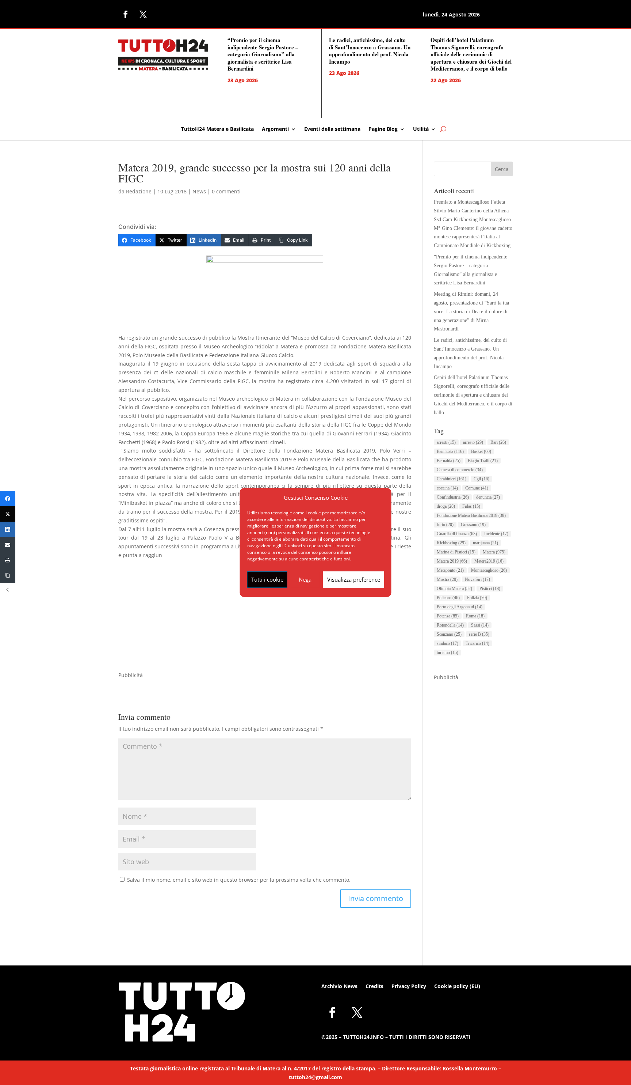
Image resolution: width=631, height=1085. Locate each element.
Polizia (477, 597)
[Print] (7, 560)
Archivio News (339, 987)
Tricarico (477, 643)
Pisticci (489, 588)
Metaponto (450, 570)
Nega (305, 579)
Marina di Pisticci (456, 552)
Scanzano (449, 634)
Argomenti (275, 129)
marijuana (485, 542)
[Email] (7, 544)
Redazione (139, 191)
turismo (447, 652)
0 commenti (226, 191)
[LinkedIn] (7, 529)
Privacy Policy (408, 987)
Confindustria (453, 497)
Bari (498, 442)
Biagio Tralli (483, 460)
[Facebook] (7, 498)
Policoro (448, 597)
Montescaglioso (489, 570)
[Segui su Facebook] (125, 14)
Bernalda (448, 460)
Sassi (480, 625)
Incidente (496, 533)
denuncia (488, 497)
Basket (481, 451)
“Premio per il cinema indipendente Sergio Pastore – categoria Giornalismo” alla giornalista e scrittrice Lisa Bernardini (262, 54)
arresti (446, 442)
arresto (473, 442)
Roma (475, 616)
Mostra (447, 579)
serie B (479, 634)
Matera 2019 (452, 561)
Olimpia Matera (454, 588)
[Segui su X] (143, 14)
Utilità (421, 129)
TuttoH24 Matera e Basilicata (217, 129)
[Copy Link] (7, 575)
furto (445, 524)
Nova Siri (477, 579)
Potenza (448, 616)
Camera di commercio (460, 469)
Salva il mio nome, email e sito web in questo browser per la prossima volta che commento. (239, 879)
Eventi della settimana (332, 129)
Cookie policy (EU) (457, 987)
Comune (476, 488)
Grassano (473, 524)
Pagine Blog (383, 129)
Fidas (471, 506)
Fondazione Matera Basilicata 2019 (471, 515)
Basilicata (450, 451)
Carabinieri (451, 478)
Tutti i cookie (267, 579)
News (199, 191)
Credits (374, 987)
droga (446, 506)
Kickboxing (451, 542)
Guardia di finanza (457, 533)
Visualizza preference (353, 579)
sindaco (447, 643)
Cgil (481, 478)
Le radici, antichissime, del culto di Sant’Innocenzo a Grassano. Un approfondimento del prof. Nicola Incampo (369, 50)
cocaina (447, 488)
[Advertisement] (264, 619)
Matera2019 (489, 561)
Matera (494, 552)
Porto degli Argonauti (459, 606)
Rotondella (450, 625)
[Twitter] (7, 514)
